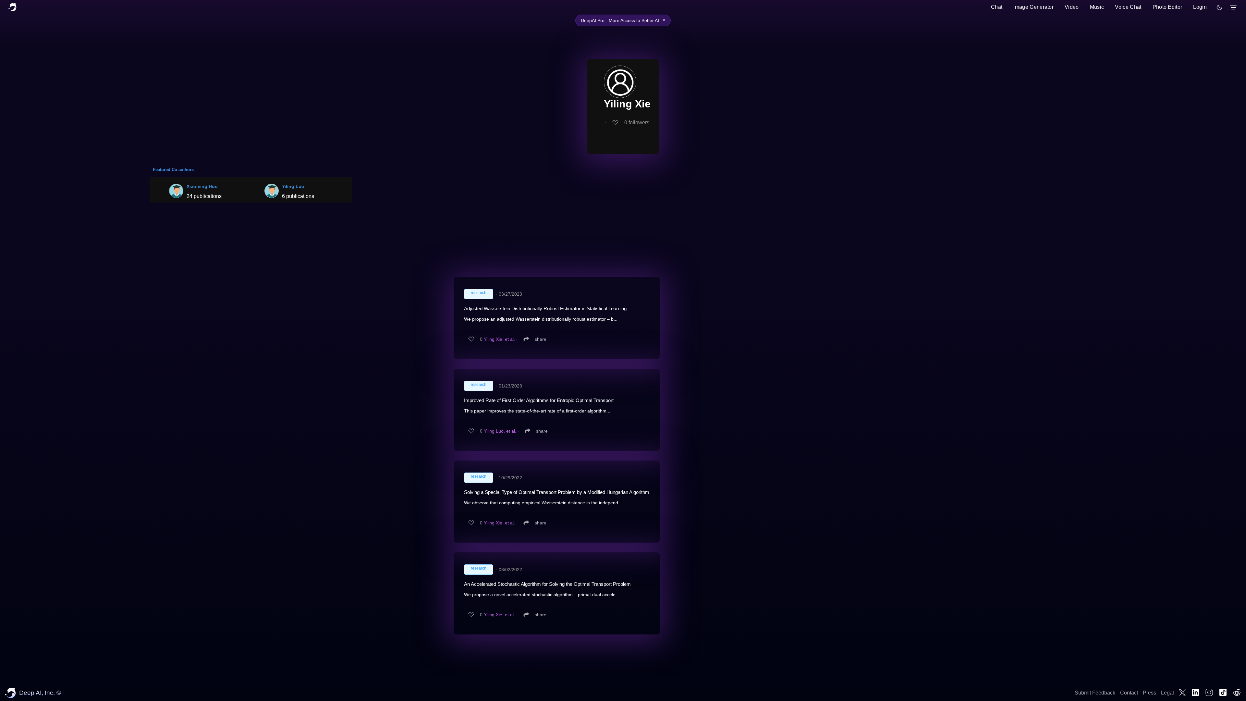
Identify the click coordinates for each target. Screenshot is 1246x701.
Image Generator (1033, 7)
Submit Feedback (1095, 692)
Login (1200, 7)
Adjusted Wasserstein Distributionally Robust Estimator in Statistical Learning (545, 308)
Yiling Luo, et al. (500, 431)
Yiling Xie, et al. (499, 339)
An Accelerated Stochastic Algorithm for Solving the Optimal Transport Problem (547, 584)
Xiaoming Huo (202, 186)
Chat (996, 7)
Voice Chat (1128, 7)
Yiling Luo (293, 186)
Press (1149, 692)
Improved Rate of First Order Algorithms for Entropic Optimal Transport (539, 400)
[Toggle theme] (1219, 7)
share (540, 339)
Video (1072, 7)
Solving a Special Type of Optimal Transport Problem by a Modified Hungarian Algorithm (556, 492)
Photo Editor (1167, 7)
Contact (1129, 692)
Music (1097, 7)
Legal (1167, 692)
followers (636, 122)
